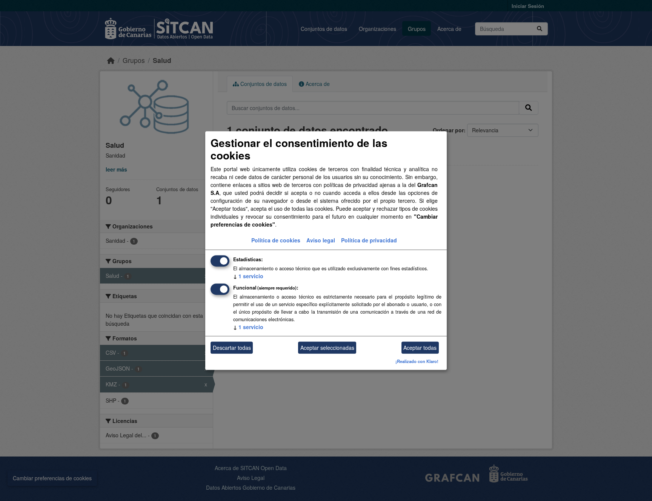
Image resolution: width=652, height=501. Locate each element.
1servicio (248, 276)
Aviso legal (320, 240)
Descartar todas (232, 347)
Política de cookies (275, 240)
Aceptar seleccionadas (327, 347)
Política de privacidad (369, 240)
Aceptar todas (420, 347)
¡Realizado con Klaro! (416, 362)
